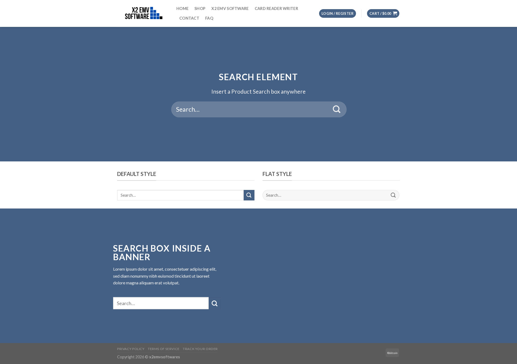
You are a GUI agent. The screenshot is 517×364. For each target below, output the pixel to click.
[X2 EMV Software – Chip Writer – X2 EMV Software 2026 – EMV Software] (142, 13)
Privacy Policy (131, 349)
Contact (189, 18)
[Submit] (337, 109)
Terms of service (164, 349)
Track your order (200, 349)
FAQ (209, 18)
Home (182, 8)
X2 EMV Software (230, 8)
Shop (199, 8)
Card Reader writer (276, 8)
